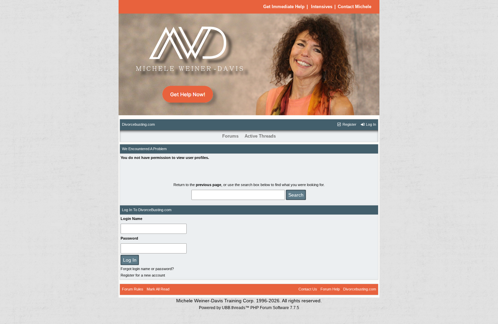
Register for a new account (143, 275)
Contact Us (307, 289)
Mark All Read (158, 289)
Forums (230, 136)
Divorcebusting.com (138, 124)
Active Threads (260, 136)
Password (129, 238)
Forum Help (330, 289)
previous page (208, 185)
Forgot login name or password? (147, 269)
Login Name (131, 219)
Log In (370, 124)
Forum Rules (132, 289)
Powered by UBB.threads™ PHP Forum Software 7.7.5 (249, 307)
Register (348, 124)
